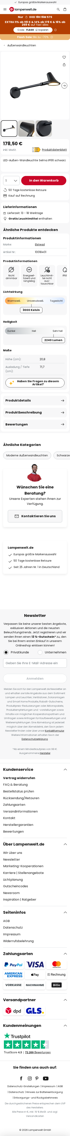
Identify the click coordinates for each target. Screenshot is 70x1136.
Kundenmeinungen (22, 1025)
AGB (6, 921)
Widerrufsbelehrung (18, 941)
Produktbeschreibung (23, 412)
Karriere (9, 873)
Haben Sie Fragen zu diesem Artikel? (38, 382)
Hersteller (45, 753)
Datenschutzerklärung (35, 739)
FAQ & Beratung (15, 784)
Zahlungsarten (14, 804)
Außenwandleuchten (21, 45)
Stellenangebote (31, 873)
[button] (9, 128)
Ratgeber (29, 899)
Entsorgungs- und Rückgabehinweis (36, 1097)
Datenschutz (13, 927)
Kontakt (9, 818)
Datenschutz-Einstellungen (23, 1086)
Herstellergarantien (18, 825)
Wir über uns (12, 853)
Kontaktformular (54, 730)
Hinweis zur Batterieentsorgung (44, 1092)
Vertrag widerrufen (19, 778)
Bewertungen (16, 424)
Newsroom (11, 893)
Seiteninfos (14, 912)
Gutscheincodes (15, 886)
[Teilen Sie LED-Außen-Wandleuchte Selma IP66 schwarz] (64, 64)
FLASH (33, 29)
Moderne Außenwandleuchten (27, 455)
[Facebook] (23, 1078)
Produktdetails (18, 400)
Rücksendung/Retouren (21, 798)
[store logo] (25, 9)
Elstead (40, 244)
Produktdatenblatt (54, 150)
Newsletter (11, 859)
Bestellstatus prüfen (18, 791)
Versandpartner (19, 1000)
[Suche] (58, 9)
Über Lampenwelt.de (23, 844)
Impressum (11, 934)
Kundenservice (18, 769)
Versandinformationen (20, 811)
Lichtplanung (13, 879)
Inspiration (11, 899)
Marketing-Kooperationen (23, 866)
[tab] (35, 800)
